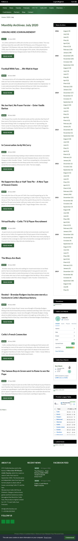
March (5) (66, 120)
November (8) (68, 200)
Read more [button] (47, 537)
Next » (4, 410)
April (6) (66, 117)
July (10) (66, 142)
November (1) (68, 133)
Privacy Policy (19, 534)
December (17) (68, 93)
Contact (30, 12)
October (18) (67, 62)
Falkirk (58, 424)
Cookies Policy (30, 534)
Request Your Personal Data (54, 534)
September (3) (68, 102)
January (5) (67, 268)
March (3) (66, 154)
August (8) (66, 210)
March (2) (66, 262)
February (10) (67, 86)
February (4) (67, 123)
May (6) (66, 40)
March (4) (66, 83)
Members (59, 8)
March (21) (67, 225)
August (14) (67, 139)
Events (51, 8)
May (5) (66, 290)
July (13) (66, 71)
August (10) (67, 105)
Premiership (66, 403)
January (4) (67, 126)
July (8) (65, 287)
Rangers (59, 417)
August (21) (67, 247)
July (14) (66, 34)
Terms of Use (40, 534)
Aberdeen (59, 432)
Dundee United (60, 427)
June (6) (65, 216)
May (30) (66, 219)
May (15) (66, 182)
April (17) (66, 185)
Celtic (58, 411)
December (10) (68, 234)
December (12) (68, 271)
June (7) (65, 74)
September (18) (68, 281)
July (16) (66, 250)
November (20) (68, 59)
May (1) (66, 148)
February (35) (67, 228)
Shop (23, 12)
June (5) (65, 37)
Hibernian (59, 422)
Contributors (7, 12)
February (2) (67, 157)
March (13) (67, 46)
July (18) (66, 108)
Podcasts (26, 8)
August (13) (67, 68)
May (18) (66, 256)
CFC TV (34, 8)
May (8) (66, 77)
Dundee (59, 429)
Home (5, 8)
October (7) (67, 99)
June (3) (65, 179)
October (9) (67, 240)
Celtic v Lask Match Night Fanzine (41, 484)
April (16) (66, 43)
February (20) (67, 191)
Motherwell (59, 419)
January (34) (67, 52)
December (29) (68, 56)
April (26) (66, 222)
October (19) (67, 203)
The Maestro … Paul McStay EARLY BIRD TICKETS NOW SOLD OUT (41, 473)
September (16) (68, 136)
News (11, 8)
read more (7, 56)
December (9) (67, 129)
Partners (17, 12)
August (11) (67, 173)
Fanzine (18, 8)
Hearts (58, 414)
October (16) (67, 166)
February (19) (67, 49)
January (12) (67, 89)
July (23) (66, 176)
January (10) (67, 231)
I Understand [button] (70, 537)
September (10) (68, 65)
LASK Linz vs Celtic (61, 377)
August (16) (67, 284)
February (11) (67, 265)
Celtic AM (43, 8)
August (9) (66, 31)
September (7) (68, 207)
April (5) (66, 80)
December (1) (67, 163)
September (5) (68, 170)
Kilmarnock (60, 434)
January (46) (67, 194)
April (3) (66, 151)
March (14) (67, 188)
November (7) (68, 96)
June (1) (65, 111)
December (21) (68, 197)
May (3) (66, 114)
